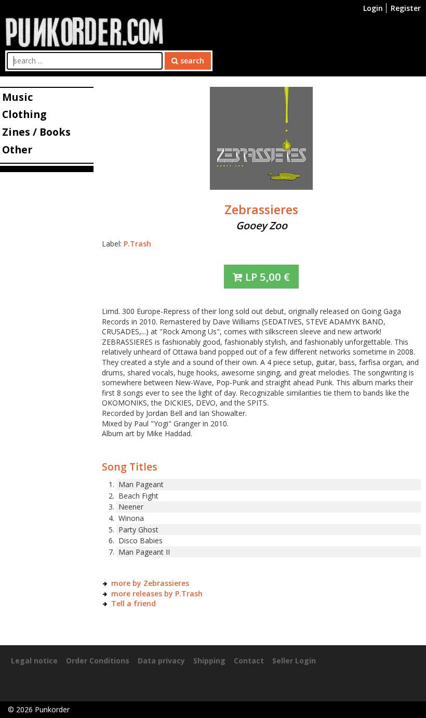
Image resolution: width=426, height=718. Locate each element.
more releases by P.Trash (157, 593)
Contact (249, 660)
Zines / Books (36, 132)
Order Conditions (97, 660)
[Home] (84, 31)
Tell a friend (133, 603)
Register (406, 8)
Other (17, 149)
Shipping (209, 660)
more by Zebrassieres (150, 583)
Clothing (24, 114)
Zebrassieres (261, 209)
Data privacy (161, 660)
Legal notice (34, 660)
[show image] (261, 137)
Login (373, 8)
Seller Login (294, 660)
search (191, 61)
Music (17, 97)
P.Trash (137, 244)
